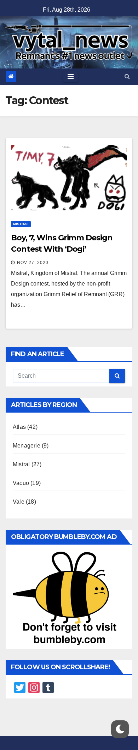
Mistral (21, 224)
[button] (127, 76)
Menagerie (26, 446)
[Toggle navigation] (70, 76)
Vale (18, 502)
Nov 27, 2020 (32, 262)
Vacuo (21, 483)
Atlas (19, 427)
